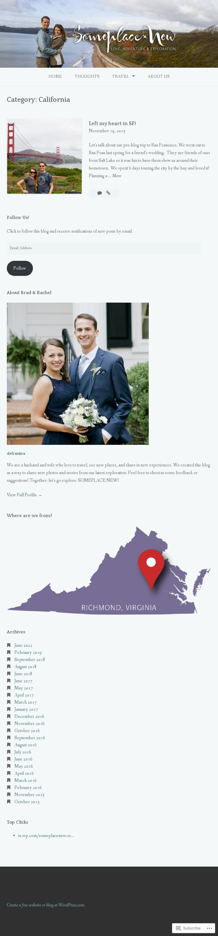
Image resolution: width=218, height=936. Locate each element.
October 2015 (27, 802)
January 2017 (26, 709)
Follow (19, 268)
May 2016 (23, 766)
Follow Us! (18, 217)
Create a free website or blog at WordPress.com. (46, 905)
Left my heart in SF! (112, 124)
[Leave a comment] (100, 193)
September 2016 (29, 738)
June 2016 (23, 759)
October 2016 (27, 731)
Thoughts (87, 76)
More (116, 176)
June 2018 (23, 674)
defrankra (16, 453)
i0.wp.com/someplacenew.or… (46, 836)
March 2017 (25, 702)
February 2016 (28, 788)
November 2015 (29, 795)
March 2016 (25, 781)
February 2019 (28, 653)
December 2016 (29, 717)
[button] (109, 570)
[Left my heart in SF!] (108, 193)
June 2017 (23, 681)
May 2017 (23, 688)
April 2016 (24, 773)
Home (55, 76)
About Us (158, 76)
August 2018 (25, 667)
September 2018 (29, 660)
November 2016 (29, 724)
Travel (120, 76)
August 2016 (25, 745)
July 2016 (22, 752)
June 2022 (23, 645)
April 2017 (24, 695)
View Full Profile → (24, 495)
